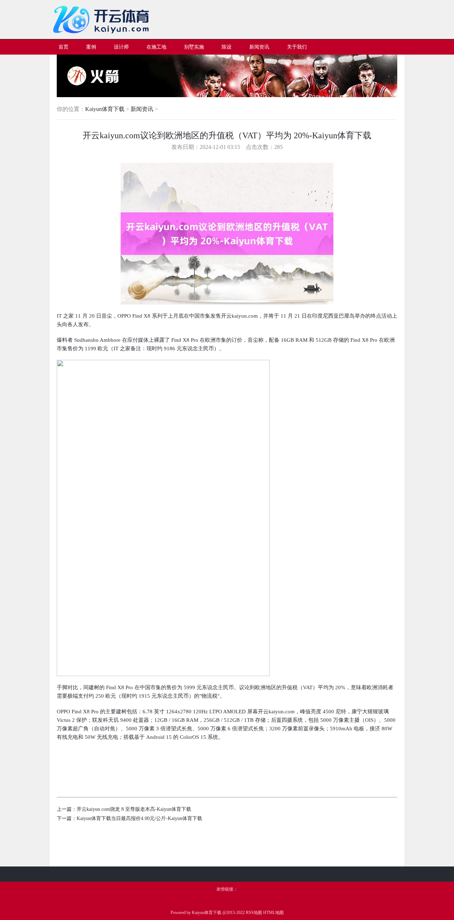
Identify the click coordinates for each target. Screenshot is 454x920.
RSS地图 (254, 912)
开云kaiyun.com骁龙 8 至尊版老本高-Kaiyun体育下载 (134, 809)
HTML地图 (273, 912)
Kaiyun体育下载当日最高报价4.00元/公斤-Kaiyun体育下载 (139, 818)
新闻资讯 (142, 109)
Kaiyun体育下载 (104, 109)
